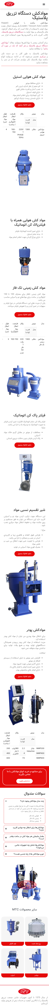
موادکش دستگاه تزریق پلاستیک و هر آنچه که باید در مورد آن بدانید (24, 45)
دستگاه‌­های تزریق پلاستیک (12, 32)
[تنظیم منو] (44, 4)
